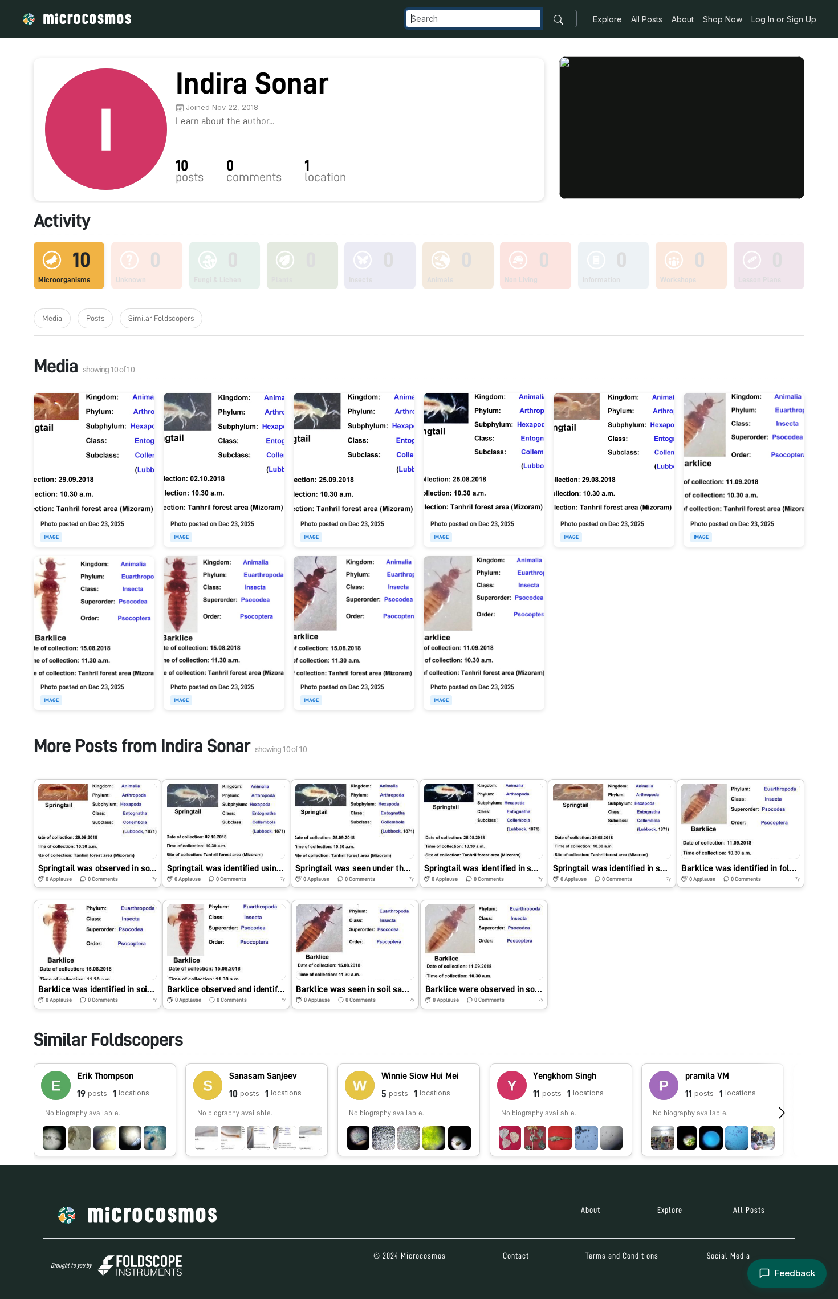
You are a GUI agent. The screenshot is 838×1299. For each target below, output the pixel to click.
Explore (607, 19)
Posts (95, 318)
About (683, 19)
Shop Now (722, 19)
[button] (97, 833)
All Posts (646, 19)
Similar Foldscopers (161, 318)
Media (52, 318)
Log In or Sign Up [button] (783, 19)
